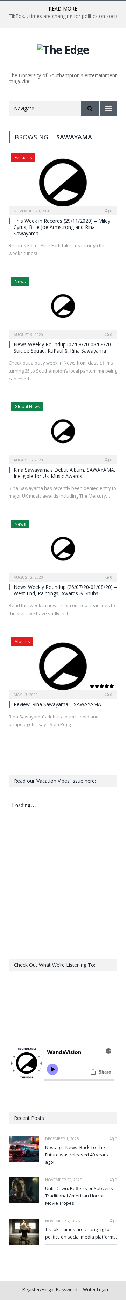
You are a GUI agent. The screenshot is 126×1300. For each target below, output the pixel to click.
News (20, 281)
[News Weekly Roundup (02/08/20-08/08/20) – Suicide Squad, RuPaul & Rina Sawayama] (63, 305)
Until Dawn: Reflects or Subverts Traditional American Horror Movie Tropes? (79, 1195)
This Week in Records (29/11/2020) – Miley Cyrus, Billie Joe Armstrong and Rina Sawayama (62, 227)
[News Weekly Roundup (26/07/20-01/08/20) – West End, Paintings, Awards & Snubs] (63, 548)
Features (23, 157)
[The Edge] (63, 48)
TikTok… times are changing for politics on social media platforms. (81, 1233)
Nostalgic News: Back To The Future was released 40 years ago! (76, 1154)
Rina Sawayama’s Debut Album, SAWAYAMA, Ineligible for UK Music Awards (64, 472)
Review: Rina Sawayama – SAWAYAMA (57, 704)
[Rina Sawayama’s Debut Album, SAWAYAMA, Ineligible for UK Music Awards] (63, 430)
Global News (27, 406)
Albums (22, 641)
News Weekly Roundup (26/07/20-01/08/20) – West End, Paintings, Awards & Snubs (65, 590)
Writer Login (95, 1289)
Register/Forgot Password (49, 1289)
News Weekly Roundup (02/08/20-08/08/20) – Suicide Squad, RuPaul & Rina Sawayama (65, 347)
